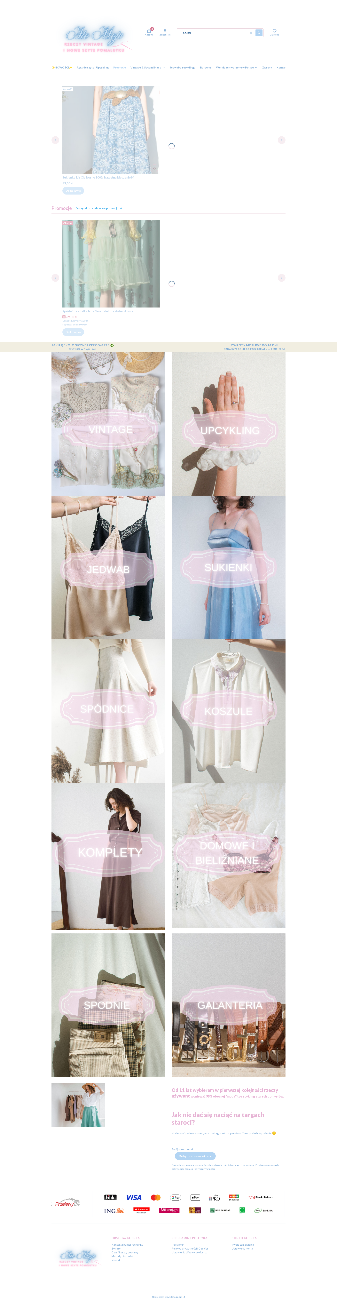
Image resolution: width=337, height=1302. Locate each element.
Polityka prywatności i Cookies (190, 1248)
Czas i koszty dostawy (125, 1252)
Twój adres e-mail (182, 1149)
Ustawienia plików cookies (188, 1252)
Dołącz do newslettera (195, 1156)
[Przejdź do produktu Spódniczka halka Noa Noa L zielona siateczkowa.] (111, 264)
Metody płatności (122, 1256)
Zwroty (116, 1248)
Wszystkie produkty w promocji (97, 208)
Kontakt (117, 1260)
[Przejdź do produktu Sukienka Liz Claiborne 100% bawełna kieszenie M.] (111, 130)
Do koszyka (73, 190)
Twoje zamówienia (243, 1244)
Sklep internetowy (167, 1296)
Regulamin (178, 1244)
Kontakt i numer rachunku (127, 1244)
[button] (259, 32)
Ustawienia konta (242, 1248)
